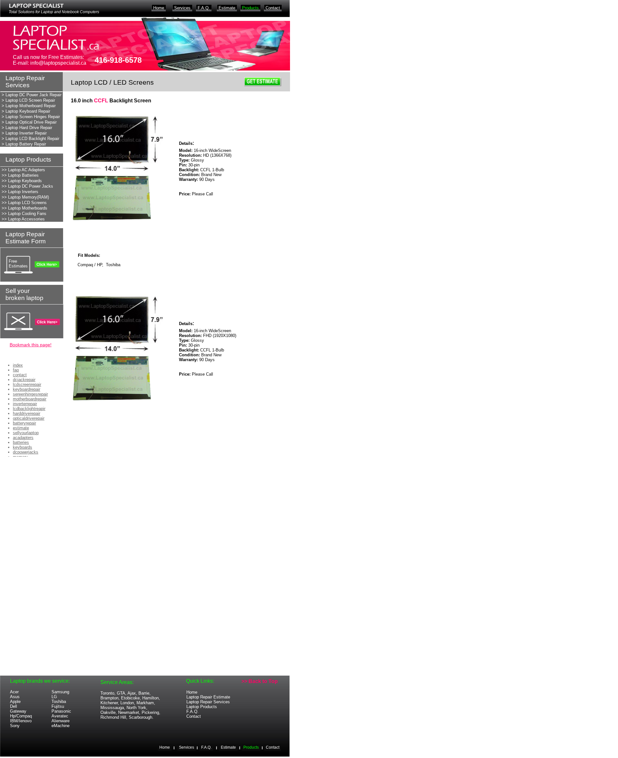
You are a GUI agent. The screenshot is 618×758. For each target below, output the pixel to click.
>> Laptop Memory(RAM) (25, 197)
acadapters (23, 437)
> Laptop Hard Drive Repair (27, 127)
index (18, 365)
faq (16, 370)
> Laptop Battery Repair (24, 144)
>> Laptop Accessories (23, 219)
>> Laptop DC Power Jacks (27, 186)
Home (191, 692)
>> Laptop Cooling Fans (24, 213)
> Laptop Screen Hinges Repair (31, 116)
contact (20, 374)
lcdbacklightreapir (29, 408)
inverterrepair (25, 403)
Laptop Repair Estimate (208, 697)
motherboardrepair (29, 399)
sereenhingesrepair (30, 394)
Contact (193, 716)
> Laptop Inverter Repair (24, 133)
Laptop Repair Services (208, 701)
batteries (21, 442)
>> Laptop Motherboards (24, 208)
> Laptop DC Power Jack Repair (31, 94)
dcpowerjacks (25, 452)
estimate (21, 428)
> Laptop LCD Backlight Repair (30, 138)
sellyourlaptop (26, 432)
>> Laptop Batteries (20, 175)
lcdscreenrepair (27, 384)
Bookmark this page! (31, 344)
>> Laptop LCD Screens (24, 202)
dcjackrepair (24, 379)
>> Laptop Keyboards (22, 180)
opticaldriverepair (28, 418)
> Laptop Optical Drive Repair (29, 122)
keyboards (22, 447)
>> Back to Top (259, 681)
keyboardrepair (26, 389)
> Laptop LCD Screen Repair (28, 100)
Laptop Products (201, 706)
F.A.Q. (192, 711)
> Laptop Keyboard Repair (26, 111)
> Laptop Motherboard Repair (29, 105)
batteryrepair (24, 423)
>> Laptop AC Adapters (23, 169)
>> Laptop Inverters (20, 191)
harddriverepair (26, 413)
